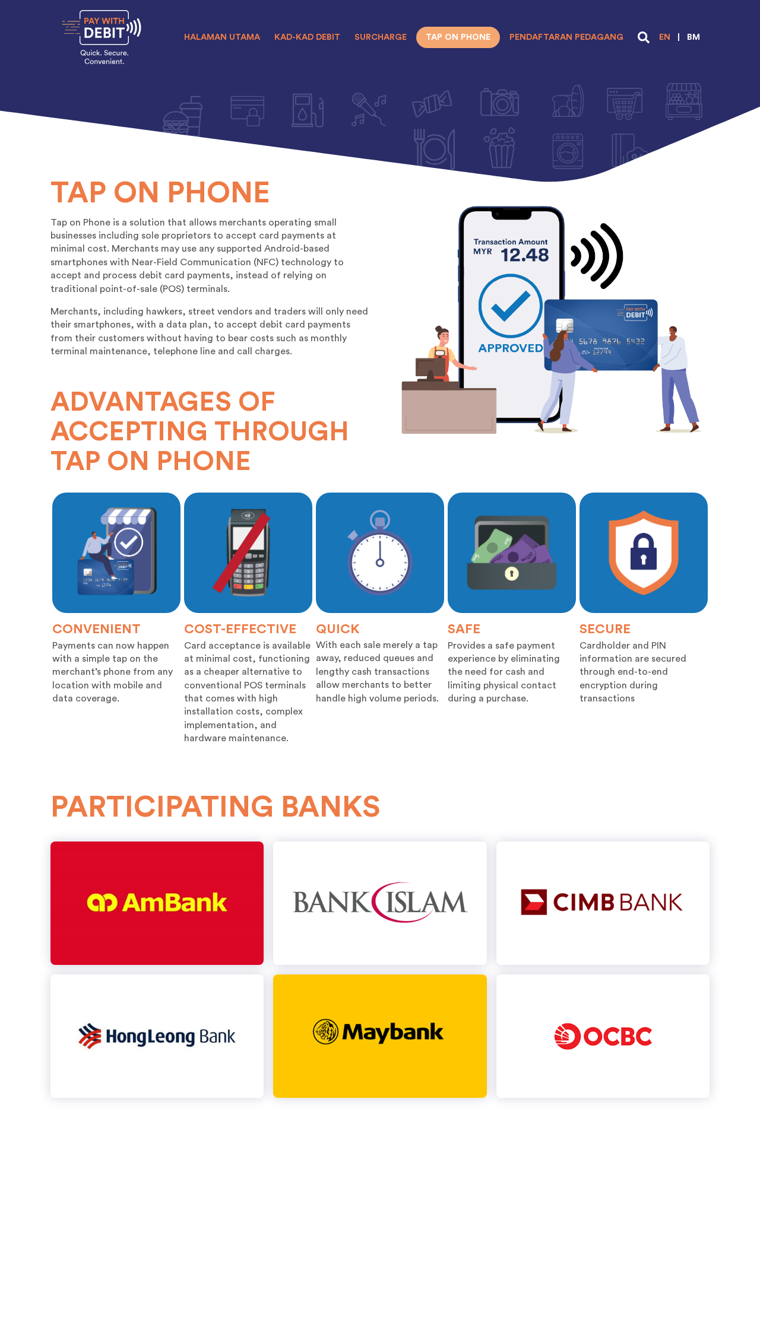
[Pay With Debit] (101, 37)
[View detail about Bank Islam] (379, 903)
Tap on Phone (458, 37)
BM (693, 37)
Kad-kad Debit (307, 37)
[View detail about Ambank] (157, 903)
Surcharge (380, 37)
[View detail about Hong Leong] (157, 1036)
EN (664, 37)
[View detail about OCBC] (603, 1036)
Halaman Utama (222, 37)
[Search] (643, 37)
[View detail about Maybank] (379, 1036)
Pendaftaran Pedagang (566, 37)
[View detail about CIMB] (603, 903)
